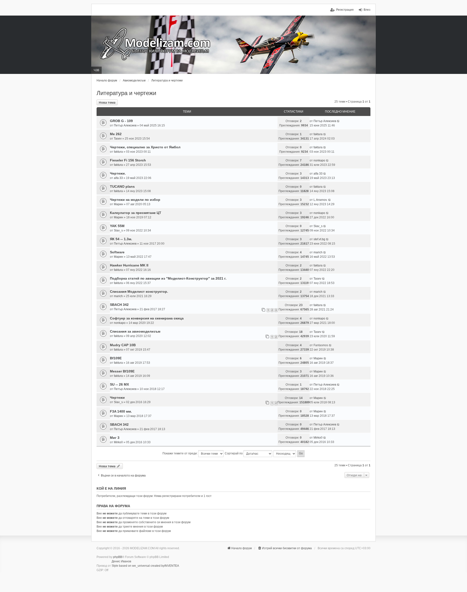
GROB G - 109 (121, 121)
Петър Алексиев (125, 125)
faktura (318, 134)
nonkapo (319, 160)
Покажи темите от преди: (180, 453)
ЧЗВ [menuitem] (96, 70)
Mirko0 (118, 442)
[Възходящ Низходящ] (284, 453)
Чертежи (117, 397)
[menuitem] (285, 548)
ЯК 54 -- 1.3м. (121, 239)
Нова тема (107, 102)
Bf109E (116, 358)
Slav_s (118, 230)
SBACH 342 (119, 305)
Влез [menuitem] (367, 9)
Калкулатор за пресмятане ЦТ (135, 213)
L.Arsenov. (320, 200)
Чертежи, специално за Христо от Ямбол (145, 147)
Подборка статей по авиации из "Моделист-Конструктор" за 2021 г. (168, 278)
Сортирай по (234, 453)
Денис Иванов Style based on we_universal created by (138, 563)
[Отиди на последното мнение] (338, 121)
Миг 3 (114, 438)
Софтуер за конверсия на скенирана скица (147, 318)
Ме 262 (116, 134)
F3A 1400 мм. (121, 411)
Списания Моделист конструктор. (139, 291)
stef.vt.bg (319, 239)
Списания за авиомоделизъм (135, 331)
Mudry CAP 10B (123, 345)
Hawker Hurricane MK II (129, 265)
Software (117, 252)
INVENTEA (171, 565)
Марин (118, 204)
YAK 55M (117, 226)
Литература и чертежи (126, 93)
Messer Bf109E (122, 371)
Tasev (118, 138)
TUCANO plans (122, 186)
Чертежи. (118, 173)
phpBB (117, 557)
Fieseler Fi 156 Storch (128, 160)
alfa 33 (118, 178)
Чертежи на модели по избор (135, 200)
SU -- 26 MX (119, 384)
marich (318, 252)
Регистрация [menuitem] (345, 9)
